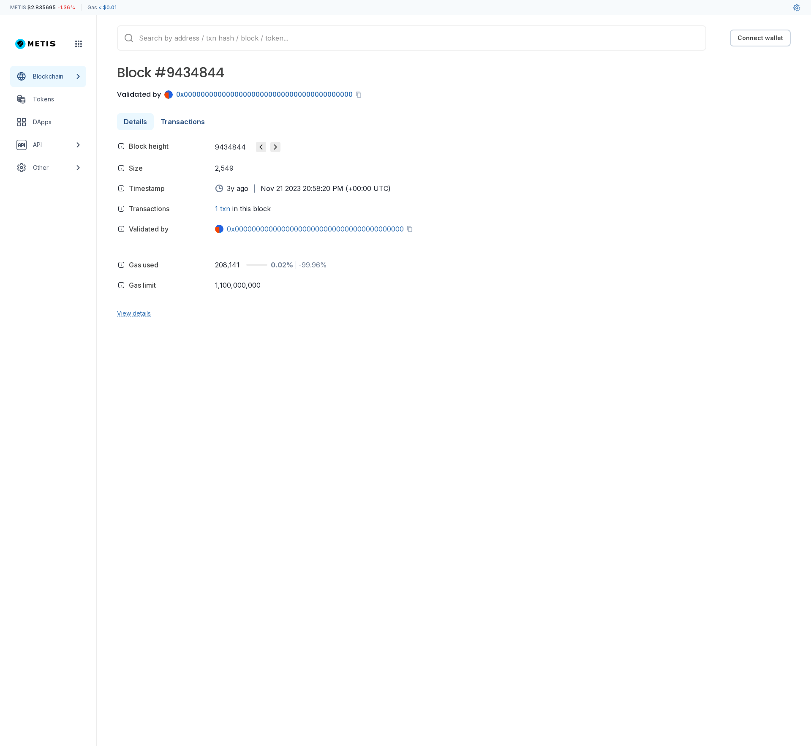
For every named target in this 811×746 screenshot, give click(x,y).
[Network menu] (78, 44)
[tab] (135, 121)
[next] (275, 147)
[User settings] (796, 7)
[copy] (360, 94)
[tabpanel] (454, 228)
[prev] (261, 147)
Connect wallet (760, 37)
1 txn (222, 208)
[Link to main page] (40, 44)
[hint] (121, 146)
